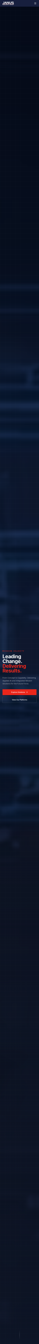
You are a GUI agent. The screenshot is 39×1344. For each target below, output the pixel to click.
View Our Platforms (19, 700)
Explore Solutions (18, 692)
